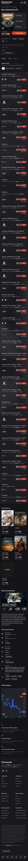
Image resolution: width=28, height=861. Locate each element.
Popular (17, 778)
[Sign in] (25, 857)
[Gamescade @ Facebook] (3, 770)
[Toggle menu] (3, 857)
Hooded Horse (9, 656)
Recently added (5, 808)
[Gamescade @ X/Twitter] (6, 770)
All (3, 68)
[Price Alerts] (21, 857)
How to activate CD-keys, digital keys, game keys (11, 65)
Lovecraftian (14, 676)
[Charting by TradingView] (3, 714)
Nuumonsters (4, 810)
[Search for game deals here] (12, 857)
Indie (17, 796)
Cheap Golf (4, 818)
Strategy (15, 38)
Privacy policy (4, 783)
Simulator (18, 803)
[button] (4, 609)
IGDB (3, 838)
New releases (19, 783)
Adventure (18, 798)
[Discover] (8, 857)
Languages (4, 786)
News (2, 778)
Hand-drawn (14, 679)
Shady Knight (4, 815)
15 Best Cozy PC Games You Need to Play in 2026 (21, 818)
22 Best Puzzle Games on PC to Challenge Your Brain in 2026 (21, 815)
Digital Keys (10, 68)
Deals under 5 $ (5, 796)
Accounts (19, 68)
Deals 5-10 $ (4, 798)
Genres (17, 786)
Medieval (7, 676)
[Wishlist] (16, 857)
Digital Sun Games (9, 662)
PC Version (8, 53)
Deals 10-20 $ (4, 801)
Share (19, 26)
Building (20, 676)
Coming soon (19, 781)
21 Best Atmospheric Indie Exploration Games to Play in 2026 (21, 813)
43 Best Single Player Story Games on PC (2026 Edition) (21, 810)
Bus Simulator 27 (5, 813)
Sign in (3, 781)
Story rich (8, 679)
